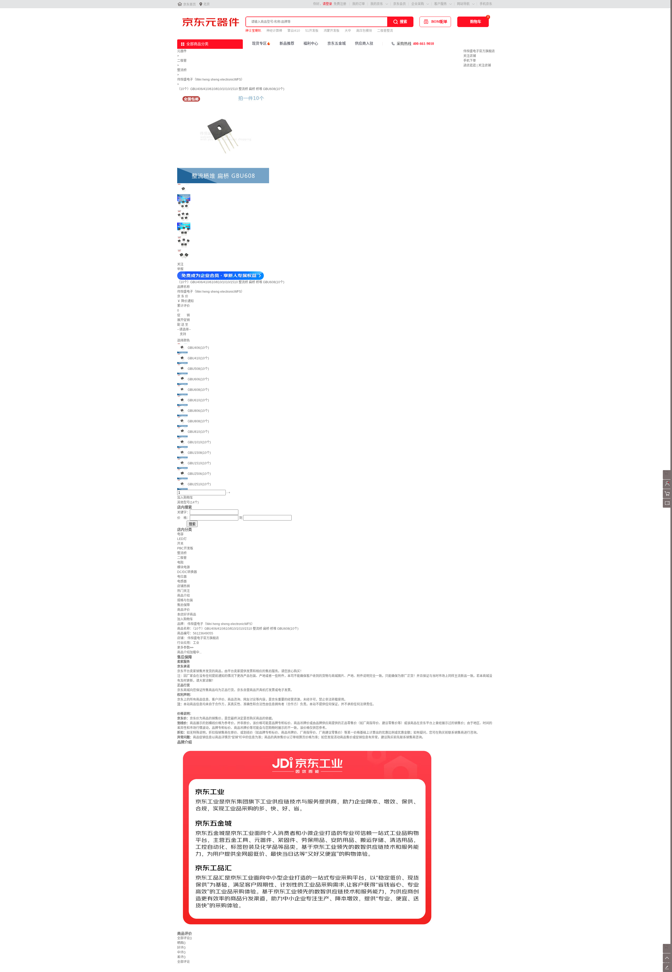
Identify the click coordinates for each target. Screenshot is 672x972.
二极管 (182, 60)
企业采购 (417, 4)
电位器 (182, 577)
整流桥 (182, 70)
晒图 (181, 943)
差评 (181, 957)
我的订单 (358, 4)
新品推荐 (287, 43)
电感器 (182, 581)
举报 (180, 269)
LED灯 (182, 539)
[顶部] (667, 961)
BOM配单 (439, 22)
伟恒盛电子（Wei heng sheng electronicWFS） (210, 79)
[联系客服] (667, 478)
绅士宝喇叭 (253, 31)
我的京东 (376, 4)
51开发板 (311, 31)
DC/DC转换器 (187, 572)
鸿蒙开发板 (331, 31)
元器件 (182, 51)
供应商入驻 (364, 43)
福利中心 (310, 43)
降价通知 (187, 301)
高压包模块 (364, 31)
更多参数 (185, 647)
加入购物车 (185, 498)
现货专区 (259, 43)
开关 (180, 543)
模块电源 (183, 567)
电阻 (180, 562)
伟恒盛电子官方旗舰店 (479, 51)
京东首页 (189, 4)
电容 (180, 534)
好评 (181, 947)
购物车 (475, 22)
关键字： (183, 512)
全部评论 (184, 938)
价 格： (183, 518)
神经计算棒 (274, 31)
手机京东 (486, 4)
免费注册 (340, 4)
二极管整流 (385, 31)
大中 (348, 31)
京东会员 (399, 4)
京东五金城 (336, 43)
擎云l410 (293, 31)
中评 (181, 952)
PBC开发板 (185, 548)
